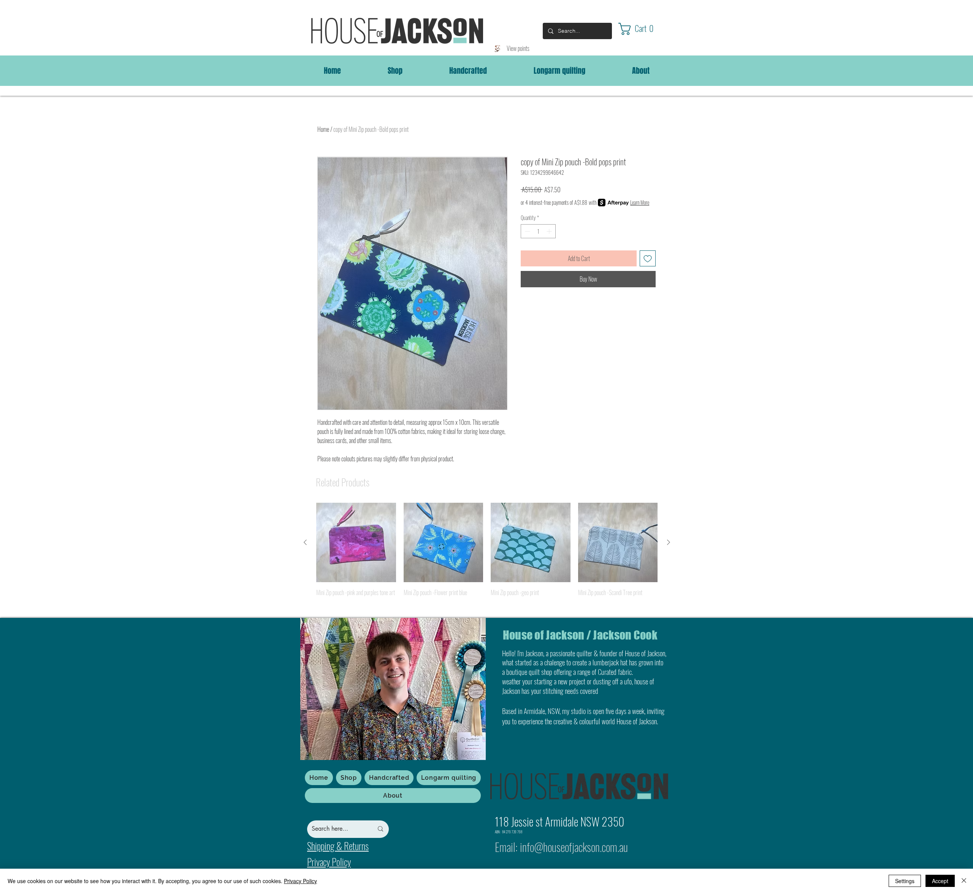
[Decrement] (526, 231)
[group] (487, 555)
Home (323, 129)
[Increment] (550, 231)
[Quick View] (356, 543)
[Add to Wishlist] (648, 258)
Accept (940, 881)
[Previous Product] (305, 542)
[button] (642, 29)
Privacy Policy (300, 881)
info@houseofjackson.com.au (574, 846)
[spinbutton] (538, 231)
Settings (904, 881)
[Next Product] (668, 542)
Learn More (639, 202)
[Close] (963, 881)
